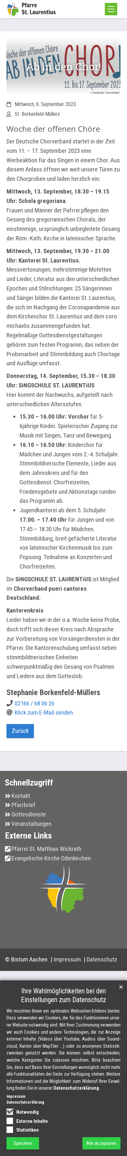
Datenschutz (102, 959)
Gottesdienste (28, 814)
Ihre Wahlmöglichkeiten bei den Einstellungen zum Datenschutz (63, 995)
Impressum (67, 959)
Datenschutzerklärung (76, 1088)
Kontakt (20, 796)
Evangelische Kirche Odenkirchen (51, 858)
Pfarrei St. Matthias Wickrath (46, 849)
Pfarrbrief (23, 805)
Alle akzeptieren (101, 1143)
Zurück (20, 730)
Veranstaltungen (31, 823)
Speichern (23, 1143)
